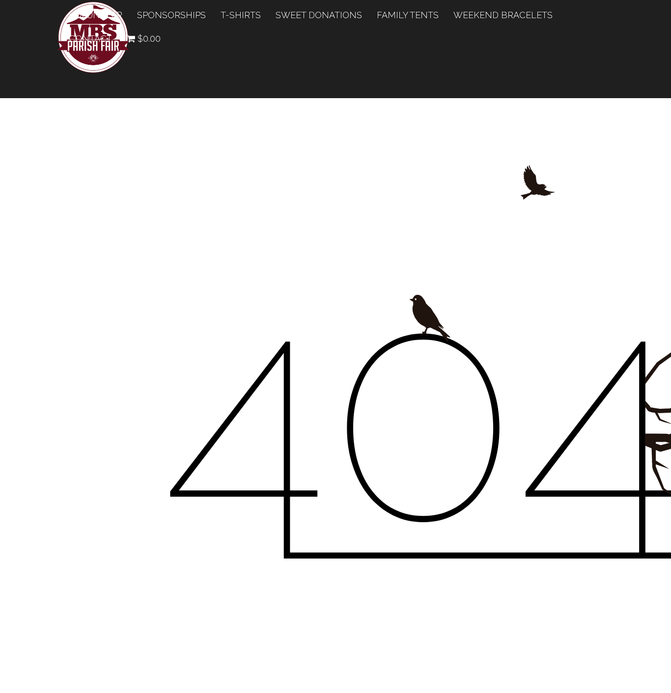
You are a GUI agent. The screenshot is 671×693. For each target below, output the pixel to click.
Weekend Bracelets (503, 15)
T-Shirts (241, 15)
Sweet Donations (319, 15)
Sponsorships (171, 15)
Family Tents (408, 15)
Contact (90, 38)
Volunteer (95, 15)
